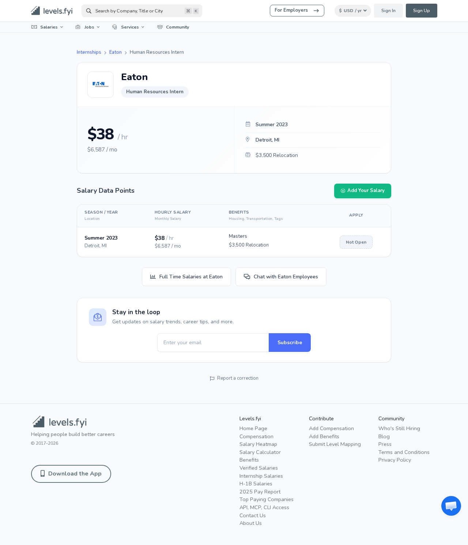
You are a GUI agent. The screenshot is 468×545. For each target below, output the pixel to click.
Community (177, 27)
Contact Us (252, 515)
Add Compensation (331, 428)
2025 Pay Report (259, 491)
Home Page (253, 428)
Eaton (115, 52)
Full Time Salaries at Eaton (191, 276)
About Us (250, 523)
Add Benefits (324, 436)
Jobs (89, 27)
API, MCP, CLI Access (264, 507)
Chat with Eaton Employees (286, 276)
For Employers (291, 10)
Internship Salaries (261, 476)
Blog (384, 436)
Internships (89, 52)
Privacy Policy (394, 459)
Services (130, 27)
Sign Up (421, 11)
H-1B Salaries (255, 483)
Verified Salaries (258, 467)
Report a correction (237, 378)
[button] (451, 506)
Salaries (49, 27)
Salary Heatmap (258, 444)
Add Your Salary (366, 190)
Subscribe (290, 342)
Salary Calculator (260, 452)
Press (385, 444)
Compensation (256, 436)
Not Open (356, 242)
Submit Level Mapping (335, 444)
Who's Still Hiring (399, 428)
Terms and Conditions (404, 452)
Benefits (249, 459)
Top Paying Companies (266, 499)
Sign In (388, 11)
